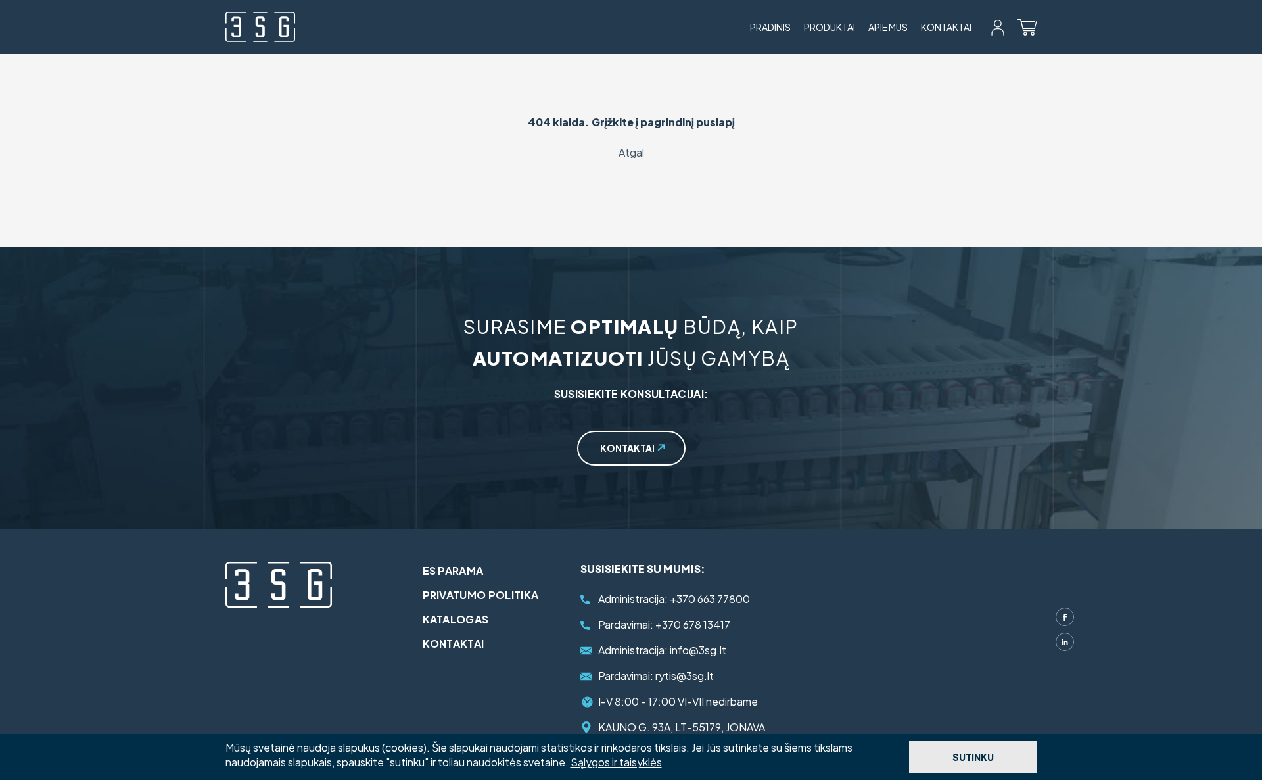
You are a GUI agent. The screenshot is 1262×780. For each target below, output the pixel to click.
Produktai (829, 27)
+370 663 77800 (674, 599)
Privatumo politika (481, 595)
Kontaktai (946, 27)
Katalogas (456, 619)
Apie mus (888, 27)
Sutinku (973, 757)
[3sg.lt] (260, 27)
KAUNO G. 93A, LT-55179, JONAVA (681, 727)
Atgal (631, 152)
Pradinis (770, 27)
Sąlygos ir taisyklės (616, 762)
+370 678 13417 (664, 624)
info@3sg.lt (662, 650)
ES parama (453, 570)
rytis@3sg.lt (656, 676)
